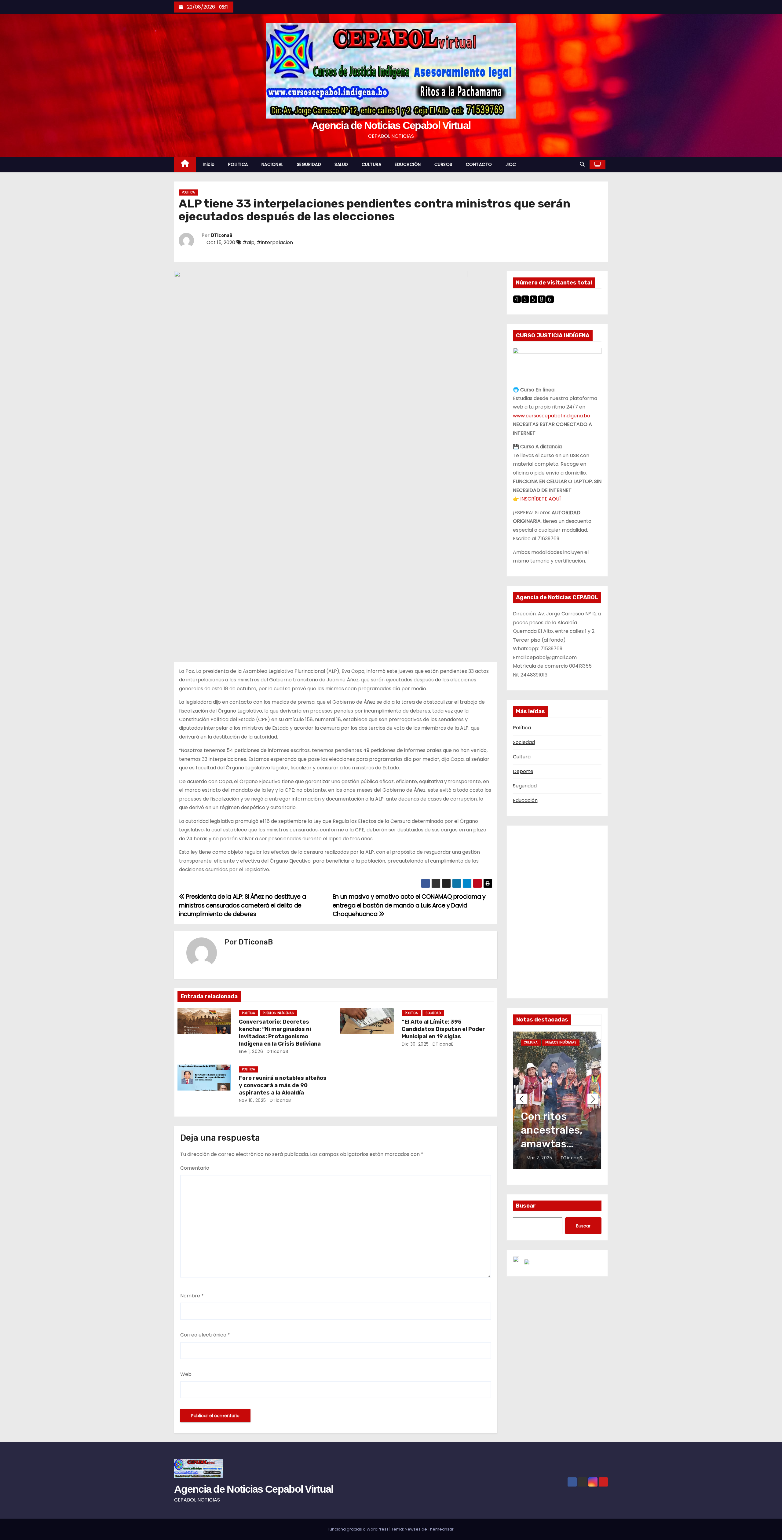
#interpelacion (275, 242)
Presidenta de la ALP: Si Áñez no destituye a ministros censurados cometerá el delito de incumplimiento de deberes (242, 905)
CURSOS (443, 164)
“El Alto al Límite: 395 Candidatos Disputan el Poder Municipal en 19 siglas (443, 1029)
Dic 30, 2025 (415, 1044)
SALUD (341, 164)
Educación (525, 800)
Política (522, 727)
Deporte (523, 771)
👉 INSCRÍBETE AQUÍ (537, 498)
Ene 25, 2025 (541, 1158)
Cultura (522, 756)
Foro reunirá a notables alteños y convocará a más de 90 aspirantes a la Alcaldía (283, 1085)
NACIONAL (272, 164)
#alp (248, 242)
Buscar (526, 1205)
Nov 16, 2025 (252, 1100)
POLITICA (238, 164)
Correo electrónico (205, 1334)
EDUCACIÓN (408, 164)
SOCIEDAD (433, 1013)
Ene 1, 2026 (251, 1051)
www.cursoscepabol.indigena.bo (551, 415)
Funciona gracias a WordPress (358, 1529)
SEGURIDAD (309, 164)
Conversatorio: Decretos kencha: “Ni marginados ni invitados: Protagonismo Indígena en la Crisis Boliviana (280, 1032)
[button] (582, 164)
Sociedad (524, 742)
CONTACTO (479, 164)
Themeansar (441, 1529)
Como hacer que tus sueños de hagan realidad (551, 1144)
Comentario (194, 1168)
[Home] (185, 164)
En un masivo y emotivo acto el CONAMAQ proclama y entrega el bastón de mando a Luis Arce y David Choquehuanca (409, 905)
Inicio (209, 164)
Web (186, 1374)
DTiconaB (221, 235)
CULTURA (372, 164)
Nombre (192, 1295)
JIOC (511, 164)
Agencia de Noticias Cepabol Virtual (391, 125)
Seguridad (525, 785)
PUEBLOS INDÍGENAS (278, 1013)
